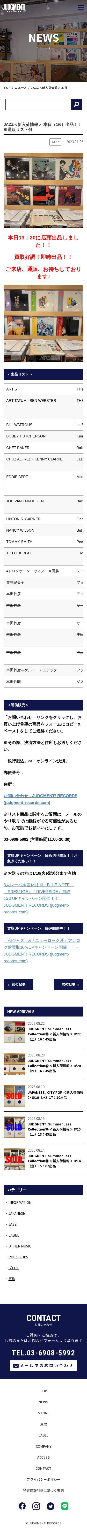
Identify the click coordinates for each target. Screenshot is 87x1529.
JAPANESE (16, 1213)
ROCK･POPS (18, 1256)
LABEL (13, 1235)
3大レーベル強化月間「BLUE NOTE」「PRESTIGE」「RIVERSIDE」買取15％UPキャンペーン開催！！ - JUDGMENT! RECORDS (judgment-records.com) (39, 898)
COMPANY (43, 1446)
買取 (11, 1278)
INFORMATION (19, 1202)
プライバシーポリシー (43, 1479)
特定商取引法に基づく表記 (43, 1490)
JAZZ (12, 1224)
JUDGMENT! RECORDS (40, 8)
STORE (43, 1412)
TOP (43, 1390)
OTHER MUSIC (19, 1246)
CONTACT (43, 1468)
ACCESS (43, 1457)
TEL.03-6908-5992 (43, 1352)
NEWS (43, 1401)
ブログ (13, 1267)
